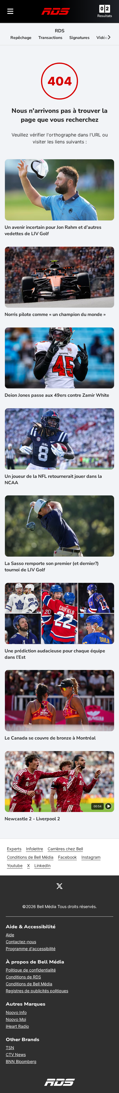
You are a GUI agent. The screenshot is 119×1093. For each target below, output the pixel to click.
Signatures (79, 37)
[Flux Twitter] (59, 885)
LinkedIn (42, 865)
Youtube (15, 865)
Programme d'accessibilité (30, 948)
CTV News (16, 1054)
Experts (14, 848)
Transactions (50, 37)
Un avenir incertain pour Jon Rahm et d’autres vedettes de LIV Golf (53, 230)
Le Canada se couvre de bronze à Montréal (50, 738)
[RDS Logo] (55, 11)
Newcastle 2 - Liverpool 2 (32, 819)
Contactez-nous (21, 941)
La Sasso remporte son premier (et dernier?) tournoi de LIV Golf (52, 566)
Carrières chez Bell (65, 848)
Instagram (91, 857)
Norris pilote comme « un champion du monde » (55, 314)
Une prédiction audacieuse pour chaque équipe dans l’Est (55, 654)
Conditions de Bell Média (30, 857)
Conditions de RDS (23, 976)
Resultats (104, 16)
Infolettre (34, 848)
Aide (10, 934)
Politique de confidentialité (31, 969)
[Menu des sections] (10, 11)
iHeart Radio (17, 1026)
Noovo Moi (16, 1019)
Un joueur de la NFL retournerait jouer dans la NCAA (53, 479)
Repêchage (20, 37)
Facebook (67, 857)
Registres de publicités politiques (37, 990)
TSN (10, 1047)
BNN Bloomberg (21, 1061)
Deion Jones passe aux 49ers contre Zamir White (57, 395)
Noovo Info (16, 1012)
